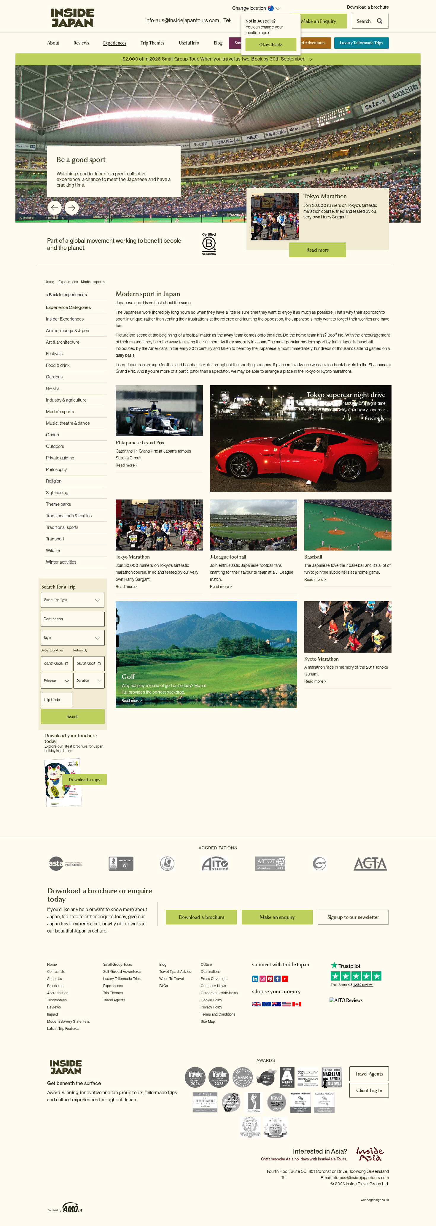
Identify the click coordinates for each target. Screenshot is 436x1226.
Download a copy (84, 780)
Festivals (54, 353)
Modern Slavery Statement (68, 1021)
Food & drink (58, 365)
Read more (317, 250)
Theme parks (58, 504)
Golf (128, 676)
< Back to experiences (66, 294)
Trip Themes (152, 43)
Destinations (210, 972)
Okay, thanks (270, 44)
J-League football (228, 556)
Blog (218, 43)
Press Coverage (214, 979)
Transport (55, 539)
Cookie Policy (211, 1000)
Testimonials (57, 1000)
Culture (206, 964)
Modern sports (93, 282)
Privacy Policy (211, 1007)
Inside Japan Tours (72, 16)
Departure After (52, 650)
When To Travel (171, 979)
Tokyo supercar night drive (346, 394)
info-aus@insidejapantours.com (182, 20)
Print (388, 282)
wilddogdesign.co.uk (375, 1200)
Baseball (313, 556)
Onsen (52, 434)
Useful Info (189, 43)
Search (364, 21)
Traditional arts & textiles (69, 515)
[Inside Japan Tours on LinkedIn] (255, 979)
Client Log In (369, 1090)
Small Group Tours (117, 964)
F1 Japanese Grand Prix (140, 442)
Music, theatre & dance (68, 423)
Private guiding (60, 458)
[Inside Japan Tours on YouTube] (285, 979)
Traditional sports (62, 527)
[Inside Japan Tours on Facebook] (277, 979)
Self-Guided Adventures (303, 43)
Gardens (54, 377)
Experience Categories (68, 307)
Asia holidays (297, 1159)
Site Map (208, 1021)
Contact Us (56, 972)
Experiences (114, 43)
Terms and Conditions (218, 1014)
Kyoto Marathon (321, 659)
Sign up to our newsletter (353, 917)
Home (49, 282)
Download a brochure (368, 7)
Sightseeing (57, 492)
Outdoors (55, 446)
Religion (53, 481)
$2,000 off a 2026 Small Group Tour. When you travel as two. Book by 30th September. (213, 59)
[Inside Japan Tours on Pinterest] (270, 979)
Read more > (127, 465)
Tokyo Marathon (325, 196)
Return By (80, 650)
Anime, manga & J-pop (67, 330)
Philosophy (56, 469)
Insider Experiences (65, 319)
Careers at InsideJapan (219, 993)
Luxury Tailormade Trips (361, 43)
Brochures (55, 986)
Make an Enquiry (318, 21)
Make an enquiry (277, 917)
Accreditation (57, 993)
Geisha (53, 388)
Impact (52, 1014)
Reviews (81, 43)
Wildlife (53, 550)
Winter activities (61, 562)
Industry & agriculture (66, 400)
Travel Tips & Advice (175, 972)
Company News (213, 986)
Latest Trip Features (63, 1029)
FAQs (163, 986)
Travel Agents (114, 1000)
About (53, 43)
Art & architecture (62, 342)
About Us (54, 979)
